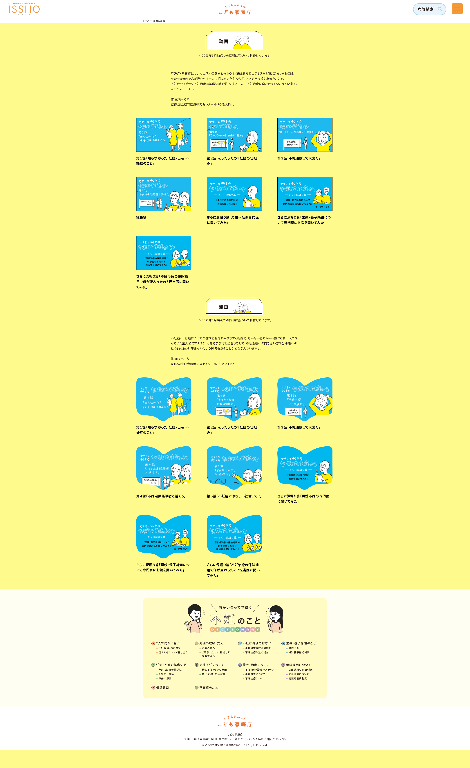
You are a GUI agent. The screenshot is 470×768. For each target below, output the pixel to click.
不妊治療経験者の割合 (258, 648)
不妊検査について (255, 674)
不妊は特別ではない (257, 643)
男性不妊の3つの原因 (214, 669)
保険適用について (298, 665)
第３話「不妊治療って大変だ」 (298, 427)
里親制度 (294, 648)
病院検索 (426, 9)
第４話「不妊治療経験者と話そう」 (161, 495)
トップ (146, 20)
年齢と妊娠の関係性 (170, 669)
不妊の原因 (165, 678)
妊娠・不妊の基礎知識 (171, 665)
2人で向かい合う (168, 643)
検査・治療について (256, 665)
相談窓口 (162, 687)
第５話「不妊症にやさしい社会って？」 (234, 495)
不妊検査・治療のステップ (260, 669)
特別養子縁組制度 (299, 652)
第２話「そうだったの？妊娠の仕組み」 (232, 430)
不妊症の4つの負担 (170, 648)
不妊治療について (255, 678)
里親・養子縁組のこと (301, 643)
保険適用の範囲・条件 (301, 669)
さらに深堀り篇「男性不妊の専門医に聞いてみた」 (303, 498)
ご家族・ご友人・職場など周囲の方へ (216, 654)
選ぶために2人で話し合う (173, 652)
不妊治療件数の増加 (257, 652)
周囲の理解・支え (211, 643)
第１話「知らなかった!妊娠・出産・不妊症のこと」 (162, 430)
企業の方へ (208, 648)
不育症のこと (208, 687)
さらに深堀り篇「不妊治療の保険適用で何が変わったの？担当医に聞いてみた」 (233, 570)
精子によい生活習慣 (213, 674)
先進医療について (299, 674)
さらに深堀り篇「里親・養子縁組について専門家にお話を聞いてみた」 (163, 567)
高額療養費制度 (298, 678)
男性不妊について (212, 665)
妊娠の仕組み (166, 674)
